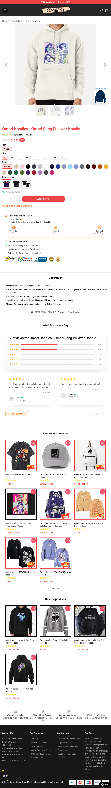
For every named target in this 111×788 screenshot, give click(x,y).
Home (5, 21)
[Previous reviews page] (90, 414)
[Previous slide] (6, 64)
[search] (101, 10)
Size (4, 153)
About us (34, 739)
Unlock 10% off (5, 776)
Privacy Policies (36, 746)
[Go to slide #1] (41, 111)
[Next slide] (104, 64)
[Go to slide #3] (69, 111)
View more (55, 588)
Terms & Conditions (38, 742)
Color (4, 162)
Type (4, 144)
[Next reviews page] (103, 414)
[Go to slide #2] (55, 111)
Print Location (8, 177)
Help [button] (106, 785)
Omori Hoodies (32, 21)
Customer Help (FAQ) (67, 754)
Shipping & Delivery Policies (69, 739)
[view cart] (106, 10)
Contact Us (62, 750)
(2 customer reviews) (23, 135)
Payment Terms (64, 742)
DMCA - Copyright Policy (40, 750)
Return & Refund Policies (68, 746)
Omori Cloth (16, 21)
